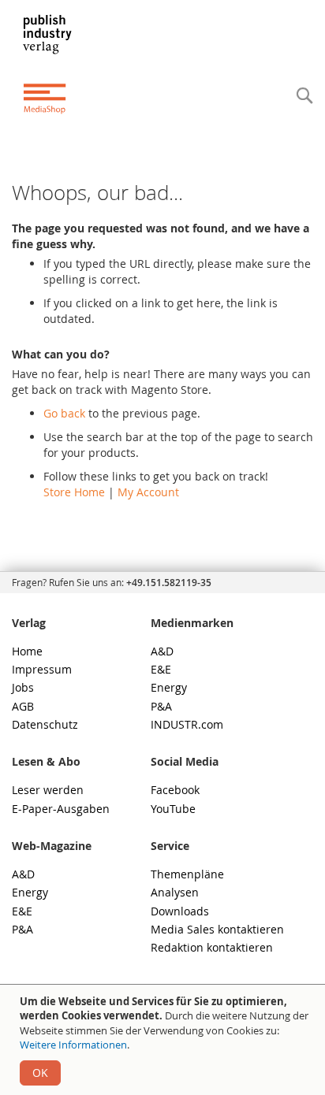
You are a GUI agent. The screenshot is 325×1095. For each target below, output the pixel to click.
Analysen (175, 892)
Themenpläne (187, 874)
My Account (148, 491)
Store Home (74, 491)
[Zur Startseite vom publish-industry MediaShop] (57, 63)
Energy (169, 687)
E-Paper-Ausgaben (61, 808)
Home (27, 651)
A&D (162, 651)
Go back (64, 413)
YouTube (173, 808)
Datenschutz (45, 724)
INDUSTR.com (187, 724)
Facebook (175, 789)
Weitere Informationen (73, 1044)
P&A (161, 706)
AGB (23, 706)
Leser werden (48, 789)
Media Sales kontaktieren (217, 929)
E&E (161, 669)
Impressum (42, 669)
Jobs (23, 687)
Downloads (180, 911)
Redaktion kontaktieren (212, 947)
